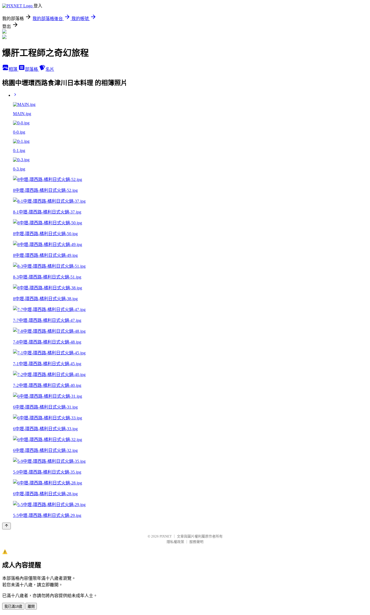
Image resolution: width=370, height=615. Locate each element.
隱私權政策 (175, 542)
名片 (50, 69)
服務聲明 (196, 542)
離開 (31, 606)
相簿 (13, 69)
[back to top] (6, 526)
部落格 (32, 69)
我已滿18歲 (13, 606)
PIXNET (166, 536)
